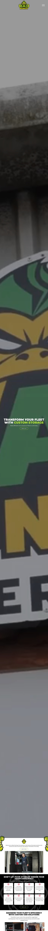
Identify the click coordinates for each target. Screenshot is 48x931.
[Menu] (43, 5)
